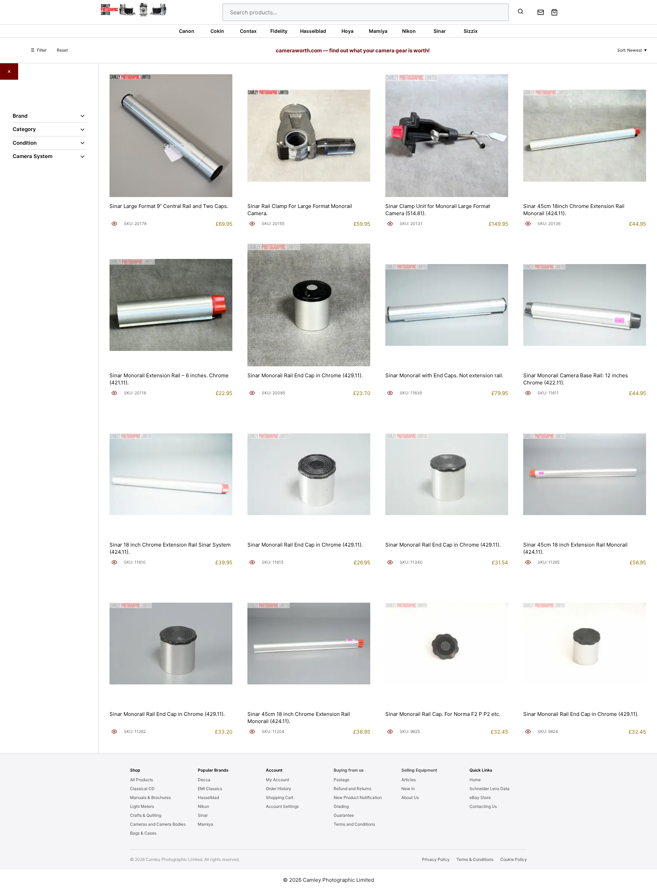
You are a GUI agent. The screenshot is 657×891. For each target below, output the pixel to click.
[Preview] (114, 223)
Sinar (203, 815)
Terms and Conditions (354, 824)
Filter (39, 50)
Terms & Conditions (474, 859)
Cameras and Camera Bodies (157, 824)
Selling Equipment (419, 770)
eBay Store (480, 797)
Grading (341, 806)
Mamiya (205, 824)
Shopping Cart (279, 797)
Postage (341, 779)
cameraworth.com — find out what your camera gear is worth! (353, 50)
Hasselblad (208, 797)
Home (475, 779)
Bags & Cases (143, 833)
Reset (62, 50)
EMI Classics (210, 788)
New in (408, 788)
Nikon (203, 806)
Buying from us (349, 770)
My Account (277, 779)
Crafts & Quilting (145, 815)
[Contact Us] (540, 12)
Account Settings (282, 806)
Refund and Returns (352, 788)
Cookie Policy (513, 859)
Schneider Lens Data (489, 788)
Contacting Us (483, 806)
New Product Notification (358, 797)
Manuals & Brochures (150, 797)
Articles (408, 779)
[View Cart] (554, 12)
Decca (204, 779)
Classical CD (142, 788)
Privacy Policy (436, 859)
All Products (141, 779)
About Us (410, 797)
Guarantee (344, 815)
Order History (278, 788)
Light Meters (142, 806)
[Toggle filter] (82, 116)
